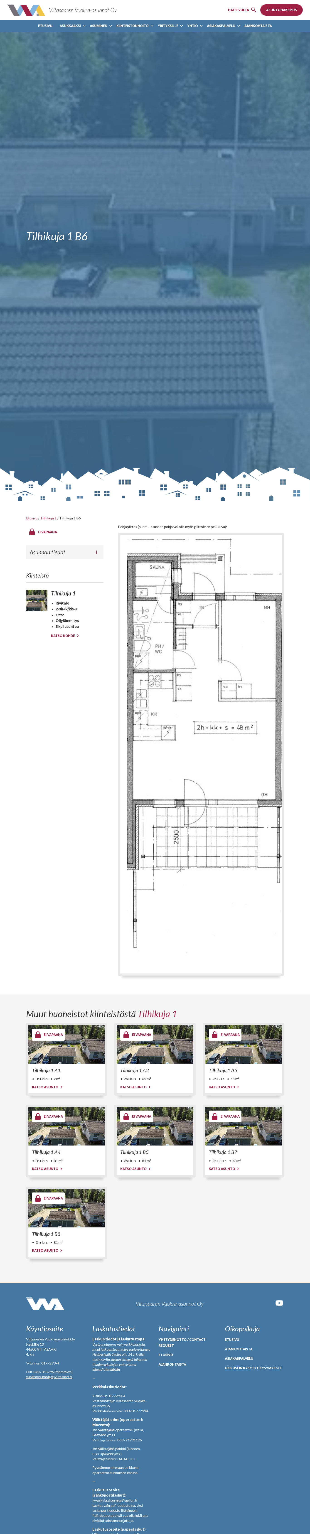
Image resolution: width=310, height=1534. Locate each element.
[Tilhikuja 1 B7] (243, 1126)
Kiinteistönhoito (132, 26)
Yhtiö (192, 26)
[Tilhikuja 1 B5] (155, 1126)
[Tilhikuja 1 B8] (66, 1208)
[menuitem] (45, 26)
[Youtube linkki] (279, 1306)
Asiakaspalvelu (221, 26)
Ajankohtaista (258, 26)
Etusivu (45, 26)
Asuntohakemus (281, 10)
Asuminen (98, 26)
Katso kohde (63, 636)
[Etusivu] (45, 1303)
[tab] (64, 552)
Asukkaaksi (70, 26)
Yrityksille (168, 26)
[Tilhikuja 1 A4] (66, 1126)
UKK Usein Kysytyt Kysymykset (253, 1368)
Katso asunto (45, 1087)
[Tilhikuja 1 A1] (66, 1044)
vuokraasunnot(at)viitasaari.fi (49, 1376)
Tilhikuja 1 (48, 518)
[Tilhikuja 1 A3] (243, 1044)
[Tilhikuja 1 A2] (155, 1044)
